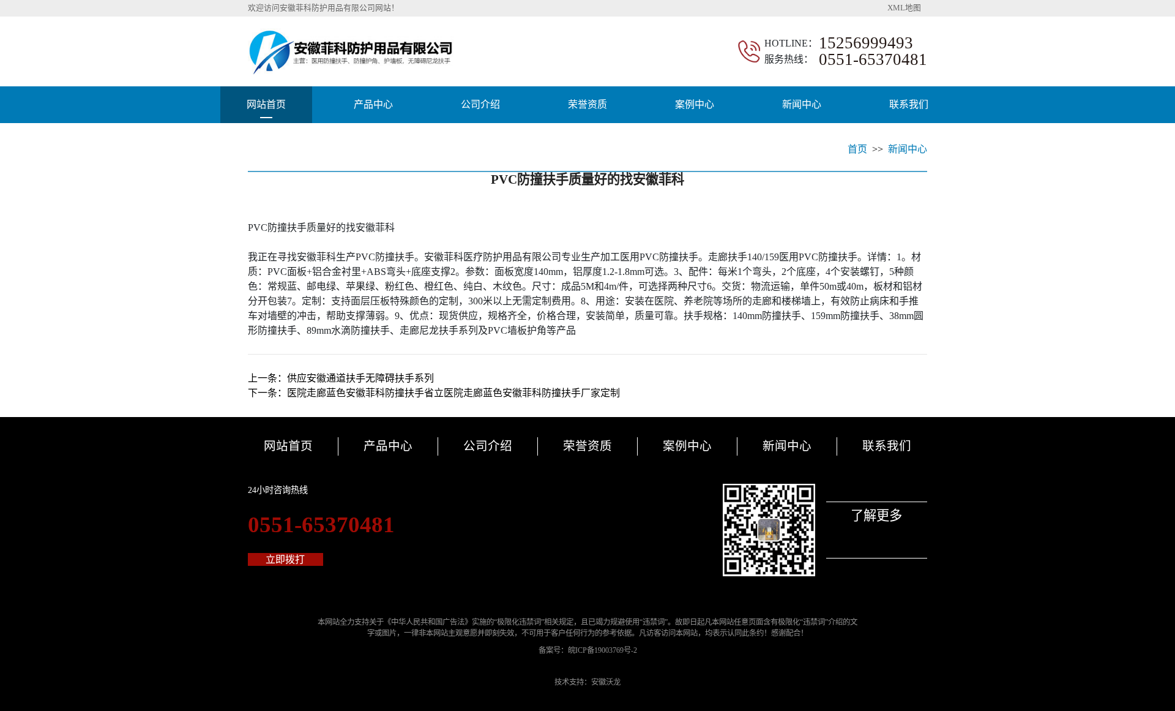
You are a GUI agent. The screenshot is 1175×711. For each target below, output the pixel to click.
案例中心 (694, 104)
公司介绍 (480, 104)
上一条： (341, 378)
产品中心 (373, 104)
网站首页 (266, 104)
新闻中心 (801, 104)
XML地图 (904, 8)
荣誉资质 (587, 104)
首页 (857, 149)
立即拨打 (285, 559)
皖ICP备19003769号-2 (602, 650)
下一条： (434, 393)
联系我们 (908, 104)
